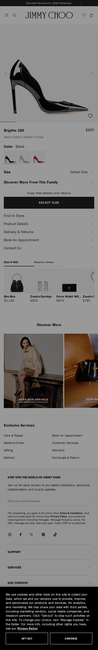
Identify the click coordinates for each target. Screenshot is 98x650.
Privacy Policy (27, 628)
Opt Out (27, 638)
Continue (71, 638)
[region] (49, 618)
